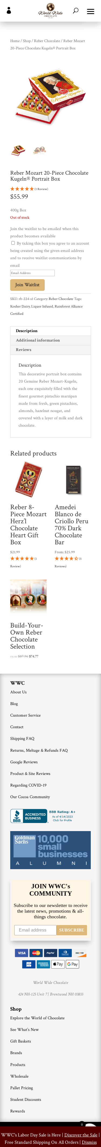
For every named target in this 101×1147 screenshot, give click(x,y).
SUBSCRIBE (71, 930)
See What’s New (24, 1030)
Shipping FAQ (22, 738)
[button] (91, 11)
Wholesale (19, 1076)
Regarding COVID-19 (28, 785)
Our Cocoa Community (30, 797)
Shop (27, 40)
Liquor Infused (42, 306)
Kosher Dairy (20, 306)
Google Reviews (24, 762)
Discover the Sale (80, 1135)
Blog (14, 704)
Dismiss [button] (89, 1142)
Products (17, 1065)
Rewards (17, 1111)
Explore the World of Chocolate (37, 1018)
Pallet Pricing (21, 1088)
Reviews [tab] (23, 350)
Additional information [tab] (38, 340)
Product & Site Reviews (30, 774)
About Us (18, 692)
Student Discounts (25, 1099)
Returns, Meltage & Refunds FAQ (39, 750)
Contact (16, 727)
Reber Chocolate (47, 40)
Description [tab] (26, 331)
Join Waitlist (27, 285)
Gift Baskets (20, 1041)
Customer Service (25, 715)
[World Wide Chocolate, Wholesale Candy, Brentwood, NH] (44, 816)
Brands (16, 1053)
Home (15, 40)
